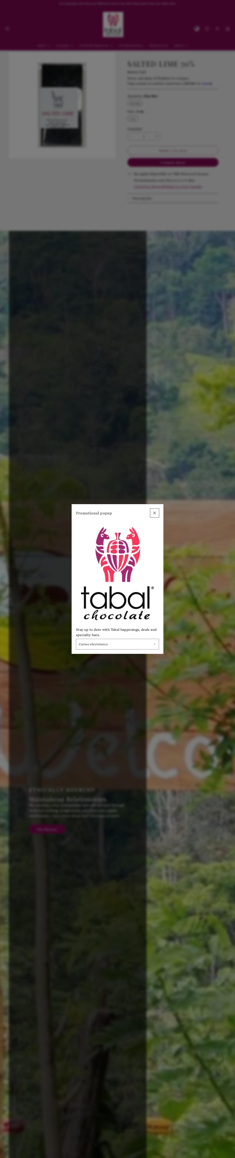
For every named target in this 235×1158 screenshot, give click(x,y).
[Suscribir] (155, 644)
